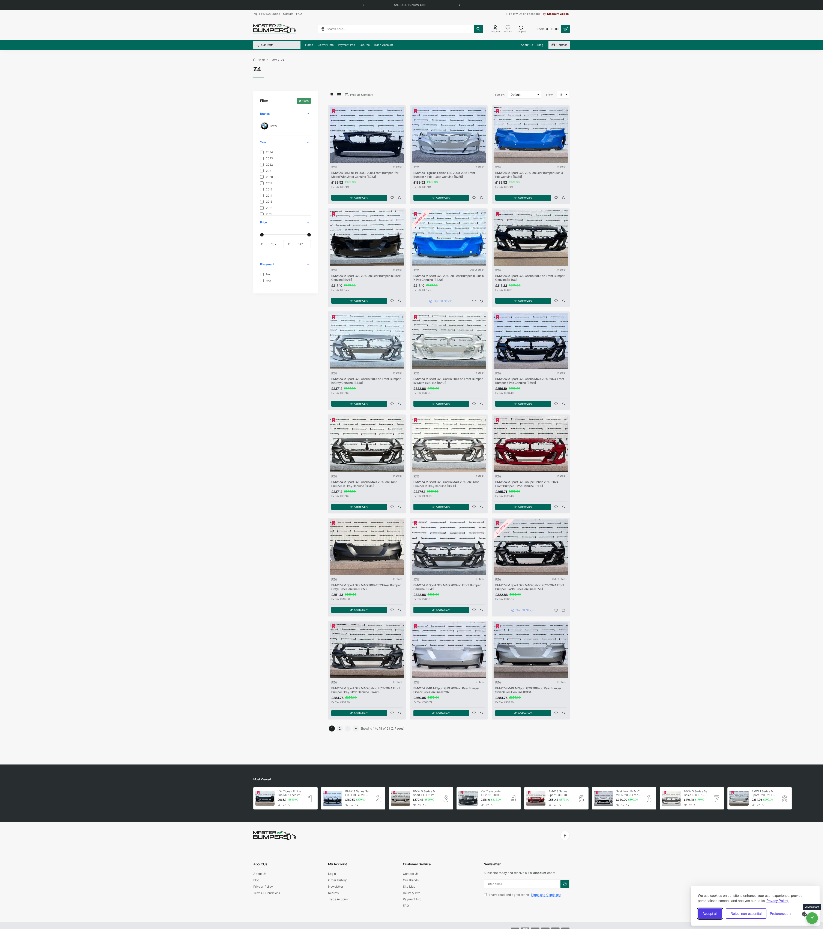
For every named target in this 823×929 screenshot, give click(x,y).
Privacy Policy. (777, 900)
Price (263, 222)
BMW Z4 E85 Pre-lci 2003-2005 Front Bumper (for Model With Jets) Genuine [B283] (364, 174)
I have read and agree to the (524, 894)
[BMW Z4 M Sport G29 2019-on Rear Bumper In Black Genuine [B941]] (367, 238)
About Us (260, 864)
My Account (337, 864)
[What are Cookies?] (807, 913)
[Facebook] (565, 835)
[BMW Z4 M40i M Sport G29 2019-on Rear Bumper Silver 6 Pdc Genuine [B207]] (449, 650)
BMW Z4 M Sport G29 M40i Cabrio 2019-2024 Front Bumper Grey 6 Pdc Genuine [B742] (365, 690)
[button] (459, 5)
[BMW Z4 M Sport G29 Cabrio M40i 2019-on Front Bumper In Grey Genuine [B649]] (367, 444)
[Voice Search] (321, 29)
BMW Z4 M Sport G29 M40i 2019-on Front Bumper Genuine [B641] (447, 587)
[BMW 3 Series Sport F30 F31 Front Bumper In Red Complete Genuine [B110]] (535, 798)
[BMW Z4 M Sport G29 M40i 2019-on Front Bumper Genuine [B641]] (449, 547)
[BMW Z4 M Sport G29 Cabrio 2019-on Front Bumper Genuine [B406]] (531, 238)
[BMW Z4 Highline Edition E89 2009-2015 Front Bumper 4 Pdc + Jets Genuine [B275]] (449, 135)
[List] (339, 94)
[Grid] (331, 94)
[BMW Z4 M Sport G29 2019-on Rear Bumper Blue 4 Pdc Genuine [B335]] (531, 135)
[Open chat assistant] (812, 918)
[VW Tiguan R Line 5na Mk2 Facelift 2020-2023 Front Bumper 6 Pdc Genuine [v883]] (265, 798)
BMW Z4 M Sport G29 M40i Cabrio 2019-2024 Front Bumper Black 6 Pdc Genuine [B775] (529, 587)
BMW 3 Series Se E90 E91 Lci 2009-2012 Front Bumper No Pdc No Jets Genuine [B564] (357, 793)
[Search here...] (478, 29)
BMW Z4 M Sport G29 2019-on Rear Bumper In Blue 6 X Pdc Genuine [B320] (448, 277)
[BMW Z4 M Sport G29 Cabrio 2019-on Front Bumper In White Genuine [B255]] (449, 341)
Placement (267, 264)
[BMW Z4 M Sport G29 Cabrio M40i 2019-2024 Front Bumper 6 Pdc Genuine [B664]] (531, 341)
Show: (549, 94)
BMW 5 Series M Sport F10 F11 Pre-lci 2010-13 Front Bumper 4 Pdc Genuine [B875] (425, 793)
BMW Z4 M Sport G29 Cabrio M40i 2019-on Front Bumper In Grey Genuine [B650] (446, 484)
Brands (265, 113)
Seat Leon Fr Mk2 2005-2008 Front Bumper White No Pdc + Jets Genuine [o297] (628, 793)
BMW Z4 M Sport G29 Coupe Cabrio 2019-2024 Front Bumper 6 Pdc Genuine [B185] (527, 484)
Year (263, 142)
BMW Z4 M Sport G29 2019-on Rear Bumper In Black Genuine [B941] (366, 277)
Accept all (710, 913)
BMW (273, 60)
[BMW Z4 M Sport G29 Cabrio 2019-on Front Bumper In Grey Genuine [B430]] (367, 341)
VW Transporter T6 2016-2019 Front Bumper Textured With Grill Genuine (491, 793)
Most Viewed (262, 779)
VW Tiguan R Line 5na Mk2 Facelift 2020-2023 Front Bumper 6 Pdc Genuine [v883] (289, 793)
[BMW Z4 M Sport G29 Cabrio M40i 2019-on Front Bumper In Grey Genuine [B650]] (449, 444)
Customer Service (417, 864)
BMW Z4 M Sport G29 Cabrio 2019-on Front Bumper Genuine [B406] (530, 277)
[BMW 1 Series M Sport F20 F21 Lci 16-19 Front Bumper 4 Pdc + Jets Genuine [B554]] (739, 798)
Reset (305, 100)
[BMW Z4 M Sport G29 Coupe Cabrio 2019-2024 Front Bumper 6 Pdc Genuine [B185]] (531, 444)
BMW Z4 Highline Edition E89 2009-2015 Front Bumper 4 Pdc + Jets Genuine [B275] (444, 174)
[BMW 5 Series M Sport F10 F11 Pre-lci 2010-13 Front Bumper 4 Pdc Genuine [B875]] (400, 798)
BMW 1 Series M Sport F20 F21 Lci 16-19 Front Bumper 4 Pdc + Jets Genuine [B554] (763, 793)
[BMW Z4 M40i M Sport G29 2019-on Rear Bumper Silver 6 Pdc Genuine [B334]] (531, 650)
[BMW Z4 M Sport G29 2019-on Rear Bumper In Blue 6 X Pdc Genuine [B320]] (449, 238)
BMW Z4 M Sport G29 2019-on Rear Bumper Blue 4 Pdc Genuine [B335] (529, 174)
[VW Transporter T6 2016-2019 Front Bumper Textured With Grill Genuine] (468, 798)
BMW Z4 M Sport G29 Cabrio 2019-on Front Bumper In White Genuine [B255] (448, 380)
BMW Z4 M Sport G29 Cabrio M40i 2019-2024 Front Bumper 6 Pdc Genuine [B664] (529, 380)
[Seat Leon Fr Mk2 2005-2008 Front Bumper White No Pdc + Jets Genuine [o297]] (603, 798)
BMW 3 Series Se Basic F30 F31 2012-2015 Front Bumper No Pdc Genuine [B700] (695, 793)
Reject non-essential (746, 913)
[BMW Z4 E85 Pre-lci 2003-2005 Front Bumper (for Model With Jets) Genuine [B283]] (367, 135)
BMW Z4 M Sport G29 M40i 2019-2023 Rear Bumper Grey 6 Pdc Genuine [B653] (366, 587)
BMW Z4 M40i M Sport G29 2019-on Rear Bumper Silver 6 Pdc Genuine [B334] (528, 690)
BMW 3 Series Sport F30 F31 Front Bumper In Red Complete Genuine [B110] (559, 793)
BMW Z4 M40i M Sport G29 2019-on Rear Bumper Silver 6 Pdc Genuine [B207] (446, 690)
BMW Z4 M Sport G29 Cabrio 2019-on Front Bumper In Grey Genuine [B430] (366, 380)
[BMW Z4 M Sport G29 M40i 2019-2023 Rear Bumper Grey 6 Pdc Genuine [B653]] (367, 547)
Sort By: (500, 94)
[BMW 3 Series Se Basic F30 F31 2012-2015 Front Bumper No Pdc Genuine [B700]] (671, 798)
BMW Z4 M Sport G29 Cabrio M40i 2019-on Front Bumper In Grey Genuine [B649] (364, 484)
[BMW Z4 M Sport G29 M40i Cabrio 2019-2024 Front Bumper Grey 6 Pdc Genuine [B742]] (367, 650)
